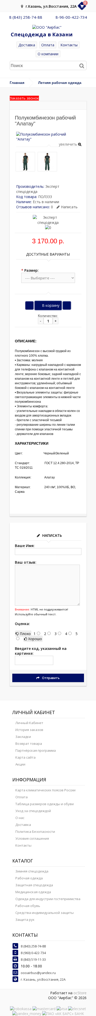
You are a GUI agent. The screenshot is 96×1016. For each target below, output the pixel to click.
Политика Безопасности (35, 831)
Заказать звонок (24, 98)
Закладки (23, 736)
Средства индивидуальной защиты (44, 912)
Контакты (69, 44)
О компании (48, 53)
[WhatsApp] (48, 17)
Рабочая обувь (27, 905)
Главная (17, 83)
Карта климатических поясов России (45, 790)
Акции (20, 764)
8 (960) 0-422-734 (33, 953)
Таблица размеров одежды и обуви (44, 804)
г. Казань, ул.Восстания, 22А (43, 979)
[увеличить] (48, 139)
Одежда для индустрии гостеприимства (47, 899)
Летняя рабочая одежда (59, 83)
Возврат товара (28, 743)
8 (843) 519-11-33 (33, 959)
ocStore (80, 992)
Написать (69, 206)
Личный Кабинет (29, 722)
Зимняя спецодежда (31, 871)
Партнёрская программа (35, 750)
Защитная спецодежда (34, 885)
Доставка (26, 44)
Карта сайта (25, 757)
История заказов (29, 729)
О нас (19, 817)
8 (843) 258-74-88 (25, 17)
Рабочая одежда (29, 878)
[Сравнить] (66, 305)
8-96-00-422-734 (71, 17)
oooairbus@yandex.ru (38, 972)
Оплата (47, 44)
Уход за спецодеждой (33, 811)
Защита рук (25, 919)
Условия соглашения (32, 838)
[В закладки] (29, 305)
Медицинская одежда (33, 892)
